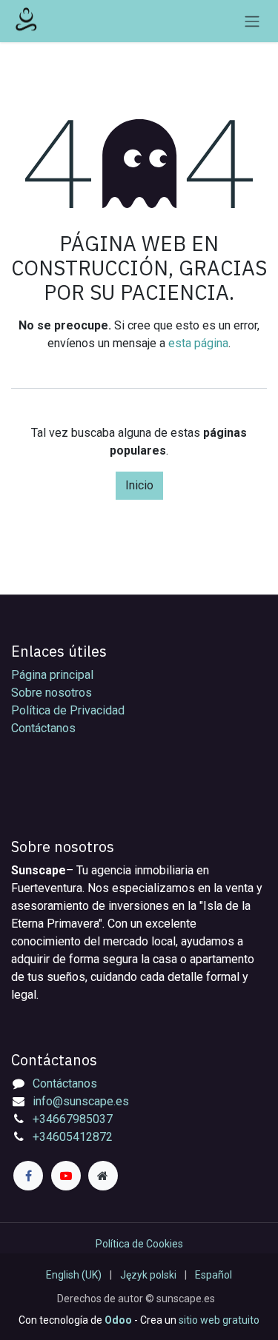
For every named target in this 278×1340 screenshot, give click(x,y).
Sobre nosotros (51, 693)
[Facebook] (28, 1175)
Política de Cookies (139, 1244)
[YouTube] (66, 1175)
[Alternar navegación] (252, 21)
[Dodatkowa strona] (103, 1175)
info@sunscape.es (81, 1101)
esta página (198, 343)
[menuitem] (74, 1275)
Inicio (139, 485)
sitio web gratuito (219, 1320)
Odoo (119, 1320)
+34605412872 (73, 1137)
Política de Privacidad (68, 710)
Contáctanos (43, 728)
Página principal (52, 675)
